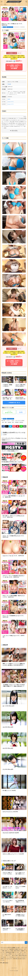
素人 (13, 422)
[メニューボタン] (1, 1)
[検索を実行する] (26, 942)
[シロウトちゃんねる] (14, 1)
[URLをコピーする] (24, 426)
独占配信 (9, 422)
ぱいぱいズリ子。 (11, 101)
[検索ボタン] (26, 1)
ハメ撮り (12, 420)
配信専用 (21, 422)
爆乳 (6, 422)
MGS (4, 420)
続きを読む (15, 130)
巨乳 (3, 422)
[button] (3, 426)
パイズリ (8, 420)
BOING (9, 99)
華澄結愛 (9, 84)
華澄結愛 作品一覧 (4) (14, 402)
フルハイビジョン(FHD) (19, 420)
